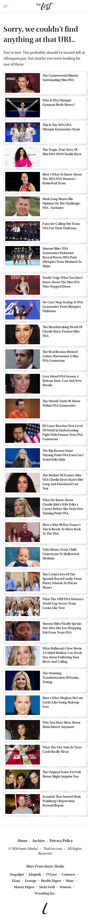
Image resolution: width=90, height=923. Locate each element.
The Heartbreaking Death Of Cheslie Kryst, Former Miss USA (62, 331)
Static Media (28, 849)
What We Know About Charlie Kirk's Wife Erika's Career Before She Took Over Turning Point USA (62, 506)
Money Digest (24, 887)
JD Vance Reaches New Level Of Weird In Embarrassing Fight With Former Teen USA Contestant (62, 432)
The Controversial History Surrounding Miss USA (60, 78)
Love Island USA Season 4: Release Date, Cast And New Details (61, 380)
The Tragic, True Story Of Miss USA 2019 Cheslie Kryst (61, 152)
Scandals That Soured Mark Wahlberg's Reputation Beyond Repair (61, 801)
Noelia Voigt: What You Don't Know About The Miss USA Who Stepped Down (62, 282)
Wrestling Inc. (45, 893)
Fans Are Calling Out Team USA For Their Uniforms (61, 226)
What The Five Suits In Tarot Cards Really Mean (62, 749)
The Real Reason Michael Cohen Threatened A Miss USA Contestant (60, 356)
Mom (70, 881)
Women (65, 887)
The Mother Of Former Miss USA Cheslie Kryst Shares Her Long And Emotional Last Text (62, 481)
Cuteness (68, 874)
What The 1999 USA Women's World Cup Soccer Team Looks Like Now (63, 603)
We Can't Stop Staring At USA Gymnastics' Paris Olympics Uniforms (62, 306)
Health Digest (51, 881)
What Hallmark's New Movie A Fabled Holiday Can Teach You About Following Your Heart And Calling (62, 655)
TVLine (51, 874)
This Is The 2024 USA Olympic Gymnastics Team (61, 127)
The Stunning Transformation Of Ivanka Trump (60, 677)
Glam (16, 881)
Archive (38, 841)
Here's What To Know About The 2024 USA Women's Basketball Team (62, 179)
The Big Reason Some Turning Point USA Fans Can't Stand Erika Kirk (63, 455)
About (22, 841)
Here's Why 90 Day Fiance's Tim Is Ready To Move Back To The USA (61, 529)
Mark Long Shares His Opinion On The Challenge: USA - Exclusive (61, 203)
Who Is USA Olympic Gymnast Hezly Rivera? (58, 102)
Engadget (17, 874)
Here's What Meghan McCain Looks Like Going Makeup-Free (62, 702)
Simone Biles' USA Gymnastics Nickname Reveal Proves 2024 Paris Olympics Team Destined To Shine (62, 257)
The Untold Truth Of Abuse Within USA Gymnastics (61, 403)
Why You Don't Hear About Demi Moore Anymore (61, 725)
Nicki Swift (47, 887)
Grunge (30, 881)
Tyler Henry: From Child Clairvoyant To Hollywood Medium (60, 554)
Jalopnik (35, 874)
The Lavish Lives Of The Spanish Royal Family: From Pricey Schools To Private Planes (62, 580)
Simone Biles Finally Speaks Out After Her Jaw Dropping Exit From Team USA (61, 628)
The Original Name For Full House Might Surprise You (61, 774)
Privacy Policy (61, 841)
